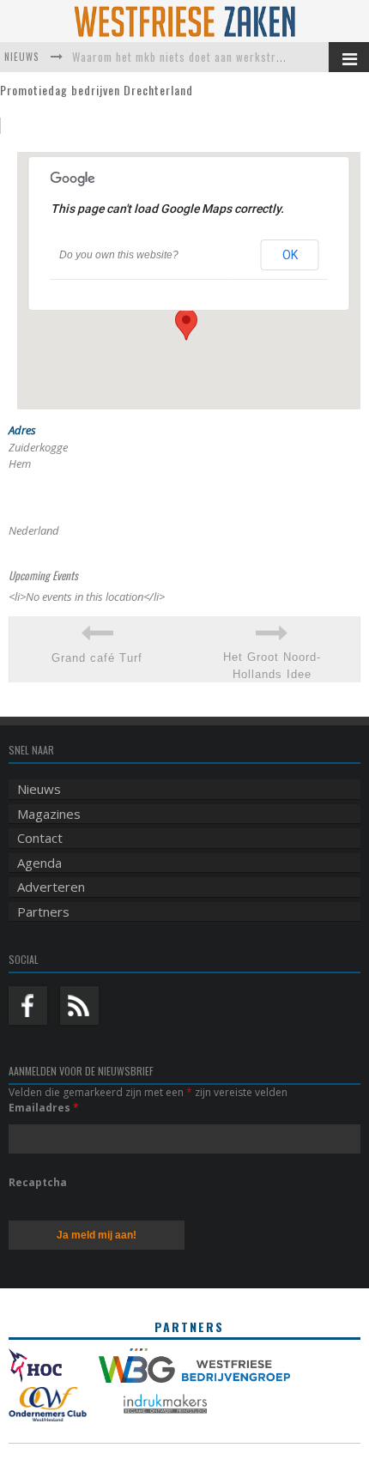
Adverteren (51, 886)
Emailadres (44, 1107)
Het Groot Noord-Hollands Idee (272, 666)
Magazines (49, 813)
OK (290, 255)
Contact (40, 837)
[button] (186, 324)
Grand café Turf (96, 657)
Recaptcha (38, 1182)
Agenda (39, 862)
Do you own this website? (118, 255)
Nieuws (39, 788)
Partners (43, 911)
